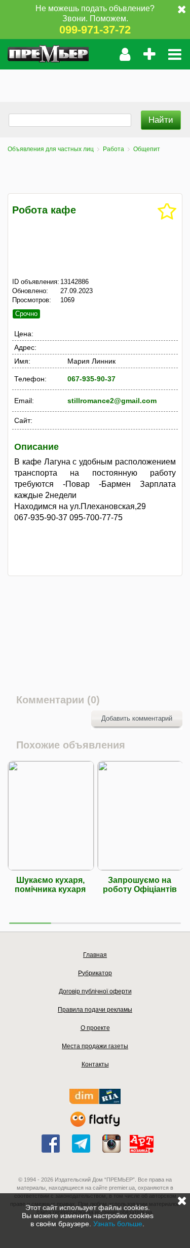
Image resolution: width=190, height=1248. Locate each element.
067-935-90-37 (91, 379)
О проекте (95, 1027)
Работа (113, 149)
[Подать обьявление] (149, 54)
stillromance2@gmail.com (112, 401)
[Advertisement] (95, 82)
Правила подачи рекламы (95, 1009)
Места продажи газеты (95, 1046)
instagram (111, 1143)
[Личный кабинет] (125, 54)
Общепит (146, 149)
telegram (81, 1143)
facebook (51, 1143)
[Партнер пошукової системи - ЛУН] (95, 1124)
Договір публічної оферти (95, 991)
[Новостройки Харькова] (95, 1102)
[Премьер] (48, 54)
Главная (95, 954)
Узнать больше (117, 1224)
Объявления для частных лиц (51, 149)
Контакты (95, 1064)
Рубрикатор (95, 973)
